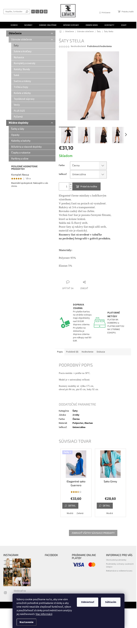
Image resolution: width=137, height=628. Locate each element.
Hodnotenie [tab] (87, 352)
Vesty (17, 105)
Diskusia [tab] (101, 352)
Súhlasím (110, 602)
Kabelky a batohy (20, 141)
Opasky (15, 135)
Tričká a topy (21, 87)
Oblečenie (15, 33)
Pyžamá (18, 117)
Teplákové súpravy (24, 99)
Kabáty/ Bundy (22, 69)
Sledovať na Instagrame (20, 592)
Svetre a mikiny (22, 81)
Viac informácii (44, 614)
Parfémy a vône (19, 159)
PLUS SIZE (19, 111)
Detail (72, 505)
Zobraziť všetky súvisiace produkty (93, 532)
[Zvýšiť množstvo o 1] (70, 184)
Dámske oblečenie (21, 39)
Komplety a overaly (24, 63)
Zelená (80, 513)
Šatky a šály (17, 129)
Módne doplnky (18, 123)
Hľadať (27, 11)
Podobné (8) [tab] (72, 352)
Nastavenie (26, 622)
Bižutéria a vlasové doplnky (26, 147)
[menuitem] (14, 25)
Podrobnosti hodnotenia (99, 46)
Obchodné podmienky (116, 559)
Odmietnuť (87, 602)
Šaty (16, 45)
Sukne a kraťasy (22, 51)
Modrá (70, 513)
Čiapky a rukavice (20, 152)
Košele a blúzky (22, 93)
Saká (16, 75)
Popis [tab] (60, 352)
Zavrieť (81, 275)
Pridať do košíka (88, 186)
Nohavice (19, 57)
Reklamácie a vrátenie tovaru (119, 570)
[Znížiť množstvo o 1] (70, 188)
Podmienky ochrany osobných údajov (120, 565)
